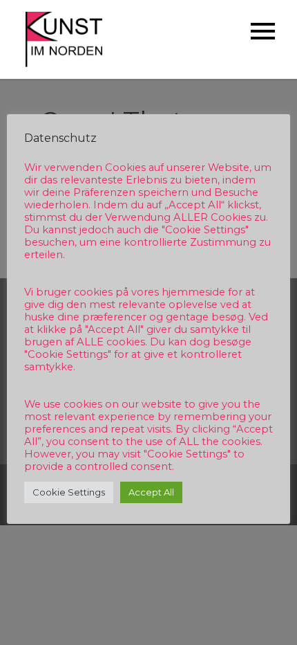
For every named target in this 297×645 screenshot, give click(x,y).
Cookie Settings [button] (68, 492)
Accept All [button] (151, 492)
